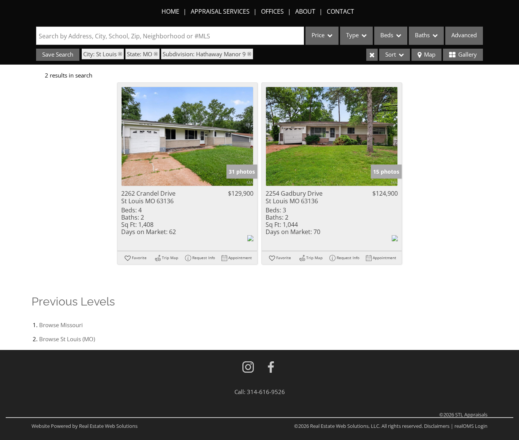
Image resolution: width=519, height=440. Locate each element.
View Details (187, 136)
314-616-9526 (266, 392)
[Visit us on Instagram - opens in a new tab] (248, 367)
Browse (61, 325)
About (305, 11)
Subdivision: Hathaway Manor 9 (204, 54)
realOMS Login (470, 426)
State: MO (139, 54)
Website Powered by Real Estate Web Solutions (85, 426)
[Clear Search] (372, 55)
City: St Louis (100, 54)
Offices (272, 11)
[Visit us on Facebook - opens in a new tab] (271, 367)
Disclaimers (436, 426)
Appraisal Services (220, 11)
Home (170, 11)
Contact (340, 11)
